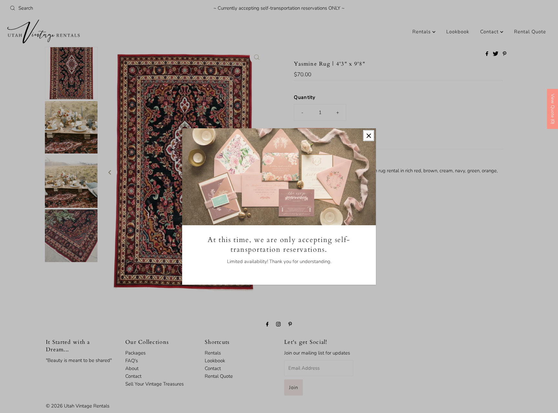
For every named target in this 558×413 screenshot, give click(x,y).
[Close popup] (368, 135)
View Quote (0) (553, 109)
